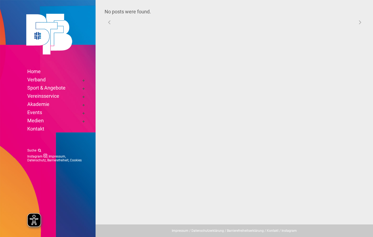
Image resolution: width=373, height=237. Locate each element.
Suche (32, 150)
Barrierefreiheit (58, 160)
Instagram (35, 156)
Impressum (57, 156)
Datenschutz (36, 160)
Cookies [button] (76, 160)
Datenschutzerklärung (207, 231)
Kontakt (273, 231)
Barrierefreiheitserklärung (245, 231)
